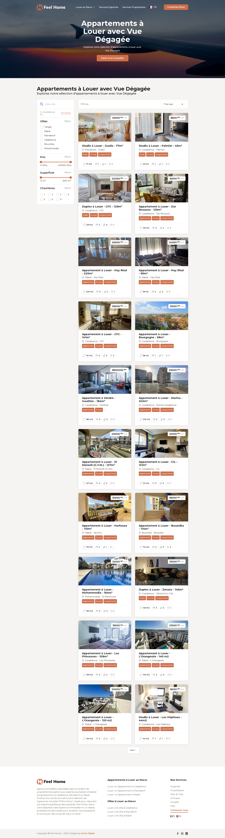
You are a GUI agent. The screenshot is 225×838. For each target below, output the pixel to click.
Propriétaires (177, 790)
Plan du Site (176, 794)
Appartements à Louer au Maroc (127, 780)
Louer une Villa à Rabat (119, 816)
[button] (85, 7)
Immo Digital (88, 833)
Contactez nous (179, 810)
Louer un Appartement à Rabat (123, 794)
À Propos (175, 798)
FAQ (172, 806)
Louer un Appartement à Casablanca (126, 786)
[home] (51, 7)
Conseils (174, 802)
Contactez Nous (176, 7)
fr (174, 816)
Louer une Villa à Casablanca (122, 808)
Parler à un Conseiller (112, 58)
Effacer (67, 121)
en (180, 816)
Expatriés (175, 786)
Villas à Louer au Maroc (121, 801)
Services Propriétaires (134, 7)
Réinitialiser (66, 113)
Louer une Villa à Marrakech (122, 812)
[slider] (41, 162)
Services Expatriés (108, 7)
